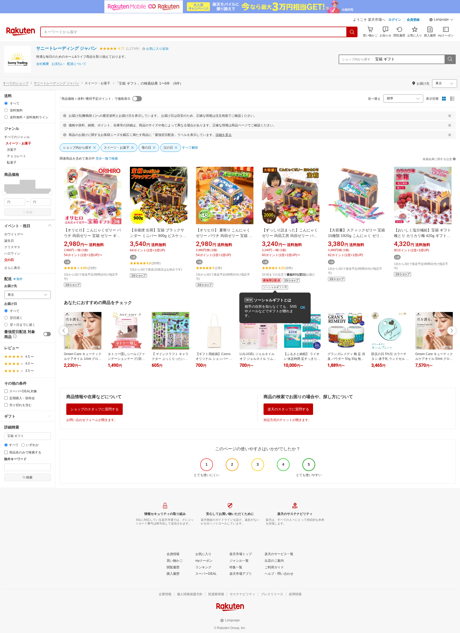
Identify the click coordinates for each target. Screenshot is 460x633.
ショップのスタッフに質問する (94, 409)
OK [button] (302, 308)
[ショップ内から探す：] (450, 59)
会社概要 (42, 64)
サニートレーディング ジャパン (66, 48)
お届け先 (10, 286)
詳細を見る (224, 135)
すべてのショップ (15, 83)
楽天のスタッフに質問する (288, 409)
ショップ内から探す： (358, 59)
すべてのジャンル (17, 137)
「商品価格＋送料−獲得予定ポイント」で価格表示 (94, 99)
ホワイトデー (13, 234)
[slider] (4, 193)
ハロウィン (12, 253)
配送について (76, 64)
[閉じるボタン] (449, 115)
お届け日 (10, 304)
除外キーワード (15, 459)
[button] (441, 20)
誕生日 (9, 241)
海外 (19, 279)
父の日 (9, 260)
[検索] (352, 32)
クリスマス (12, 247)
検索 (29, 212)
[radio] (6, 103)
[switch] (47, 334)
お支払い (58, 64)
